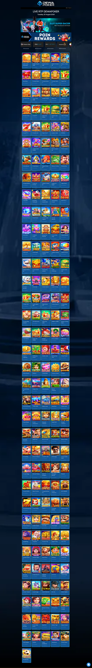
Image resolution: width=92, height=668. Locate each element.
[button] (70, 44)
